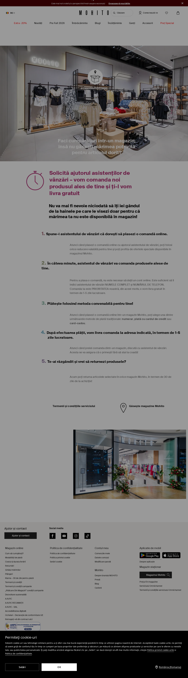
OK (59, 667)
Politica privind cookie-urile (160, 650)
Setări (22, 667)
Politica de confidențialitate (18, 653)
